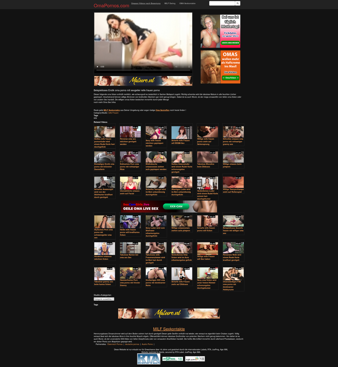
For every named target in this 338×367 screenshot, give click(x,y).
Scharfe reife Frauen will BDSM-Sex (181, 141)
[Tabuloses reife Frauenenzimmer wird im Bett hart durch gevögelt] (156, 246)
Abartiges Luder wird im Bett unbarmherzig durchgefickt (181, 192)
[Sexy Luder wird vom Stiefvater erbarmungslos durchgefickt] (156, 220)
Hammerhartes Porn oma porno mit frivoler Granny (130, 283)
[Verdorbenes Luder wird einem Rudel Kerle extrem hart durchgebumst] (207, 181)
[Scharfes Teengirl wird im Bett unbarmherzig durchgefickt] (156, 181)
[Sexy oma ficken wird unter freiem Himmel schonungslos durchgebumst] (207, 272)
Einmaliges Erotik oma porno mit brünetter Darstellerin (104, 167)
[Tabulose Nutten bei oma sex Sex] (130, 246)
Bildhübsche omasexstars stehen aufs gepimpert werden (156, 167)
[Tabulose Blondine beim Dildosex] (207, 156)
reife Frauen (113, 112)
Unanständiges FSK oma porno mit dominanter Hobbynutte (232, 285)
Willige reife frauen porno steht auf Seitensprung (205, 141)
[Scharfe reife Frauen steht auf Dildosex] (182, 272)
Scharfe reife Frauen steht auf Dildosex (181, 283)
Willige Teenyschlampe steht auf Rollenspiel (233, 190)
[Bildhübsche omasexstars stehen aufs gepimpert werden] (156, 156)
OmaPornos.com (111, 5)
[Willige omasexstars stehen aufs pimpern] (182, 220)
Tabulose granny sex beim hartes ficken (103, 283)
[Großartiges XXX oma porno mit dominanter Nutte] (156, 272)
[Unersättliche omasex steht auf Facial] (130, 181)
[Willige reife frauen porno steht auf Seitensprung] (207, 130)
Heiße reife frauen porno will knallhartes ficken (130, 232)
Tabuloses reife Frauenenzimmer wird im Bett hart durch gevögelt (155, 258)
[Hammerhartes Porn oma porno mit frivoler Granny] (130, 272)
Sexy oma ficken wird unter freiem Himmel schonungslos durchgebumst (206, 284)
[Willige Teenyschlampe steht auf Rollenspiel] (233, 181)
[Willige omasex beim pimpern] (233, 156)
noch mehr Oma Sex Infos (105, 102)
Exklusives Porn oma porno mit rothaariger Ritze (129, 167)
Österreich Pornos (115, 344)
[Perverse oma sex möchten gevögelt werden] (130, 130)
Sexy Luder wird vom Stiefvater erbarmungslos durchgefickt (155, 231)
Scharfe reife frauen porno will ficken (206, 229)
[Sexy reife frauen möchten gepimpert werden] (156, 131)
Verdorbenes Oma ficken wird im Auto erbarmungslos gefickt (182, 257)
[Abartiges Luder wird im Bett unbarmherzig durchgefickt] (182, 181)
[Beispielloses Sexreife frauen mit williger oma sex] (233, 220)
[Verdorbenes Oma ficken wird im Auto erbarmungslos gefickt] (182, 246)
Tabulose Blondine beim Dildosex (205, 165)
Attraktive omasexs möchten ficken (103, 257)
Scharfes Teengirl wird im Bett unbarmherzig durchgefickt (156, 192)
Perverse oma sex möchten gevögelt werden (128, 141)
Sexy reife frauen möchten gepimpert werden (154, 143)
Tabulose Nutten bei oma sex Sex (129, 256)
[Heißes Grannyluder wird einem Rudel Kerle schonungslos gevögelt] (182, 156)
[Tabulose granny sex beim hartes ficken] (104, 272)
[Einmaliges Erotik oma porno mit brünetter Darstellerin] (104, 156)
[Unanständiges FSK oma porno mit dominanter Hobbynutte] (233, 272)
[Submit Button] (237, 3)
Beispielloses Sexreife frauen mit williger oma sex (233, 230)
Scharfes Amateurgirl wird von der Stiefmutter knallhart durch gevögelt (103, 193)
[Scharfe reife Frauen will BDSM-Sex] (182, 131)
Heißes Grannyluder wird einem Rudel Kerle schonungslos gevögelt (182, 168)
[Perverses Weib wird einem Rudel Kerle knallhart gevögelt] (233, 246)
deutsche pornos (132, 344)
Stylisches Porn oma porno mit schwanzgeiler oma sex (103, 233)
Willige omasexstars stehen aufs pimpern (181, 229)
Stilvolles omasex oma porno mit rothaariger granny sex (233, 141)
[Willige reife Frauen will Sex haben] (207, 247)
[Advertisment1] (220, 31)
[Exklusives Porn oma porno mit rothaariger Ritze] (130, 156)
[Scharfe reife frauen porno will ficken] (207, 220)
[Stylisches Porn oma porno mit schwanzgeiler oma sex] (104, 220)
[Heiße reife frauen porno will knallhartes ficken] (130, 220)
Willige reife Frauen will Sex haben (206, 257)
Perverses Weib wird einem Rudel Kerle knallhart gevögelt (232, 257)
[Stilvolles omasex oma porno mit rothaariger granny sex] (233, 130)
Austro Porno (147, 344)
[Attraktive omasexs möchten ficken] (104, 247)
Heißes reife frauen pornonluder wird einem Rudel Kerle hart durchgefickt (104, 142)
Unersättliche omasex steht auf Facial (130, 192)
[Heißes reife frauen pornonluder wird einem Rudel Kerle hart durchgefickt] (104, 130)
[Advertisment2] (220, 66)
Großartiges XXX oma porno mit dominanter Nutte (155, 283)
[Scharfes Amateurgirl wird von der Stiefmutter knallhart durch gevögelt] (104, 181)
